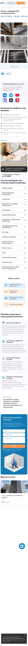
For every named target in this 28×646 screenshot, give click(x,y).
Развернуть (3, 140)
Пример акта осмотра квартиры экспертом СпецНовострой (14, 169)
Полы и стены (6, 248)
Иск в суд (5, 232)
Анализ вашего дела (9, 215)
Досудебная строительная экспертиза (11, 220)
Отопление (6, 199)
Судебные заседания (9, 237)
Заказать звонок (11, 3)
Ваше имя (6, 431)
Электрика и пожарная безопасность (10, 204)
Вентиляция (6, 210)
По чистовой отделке (9, 257)
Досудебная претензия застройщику (10, 226)
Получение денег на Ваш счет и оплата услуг (10, 267)
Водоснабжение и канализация (8, 193)
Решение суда (7, 262)
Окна (4, 252)
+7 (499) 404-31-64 (11, 2)
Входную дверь (7, 188)
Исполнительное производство (8, 242)
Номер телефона (8, 434)
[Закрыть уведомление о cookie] (25, 635)
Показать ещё (14, 66)
